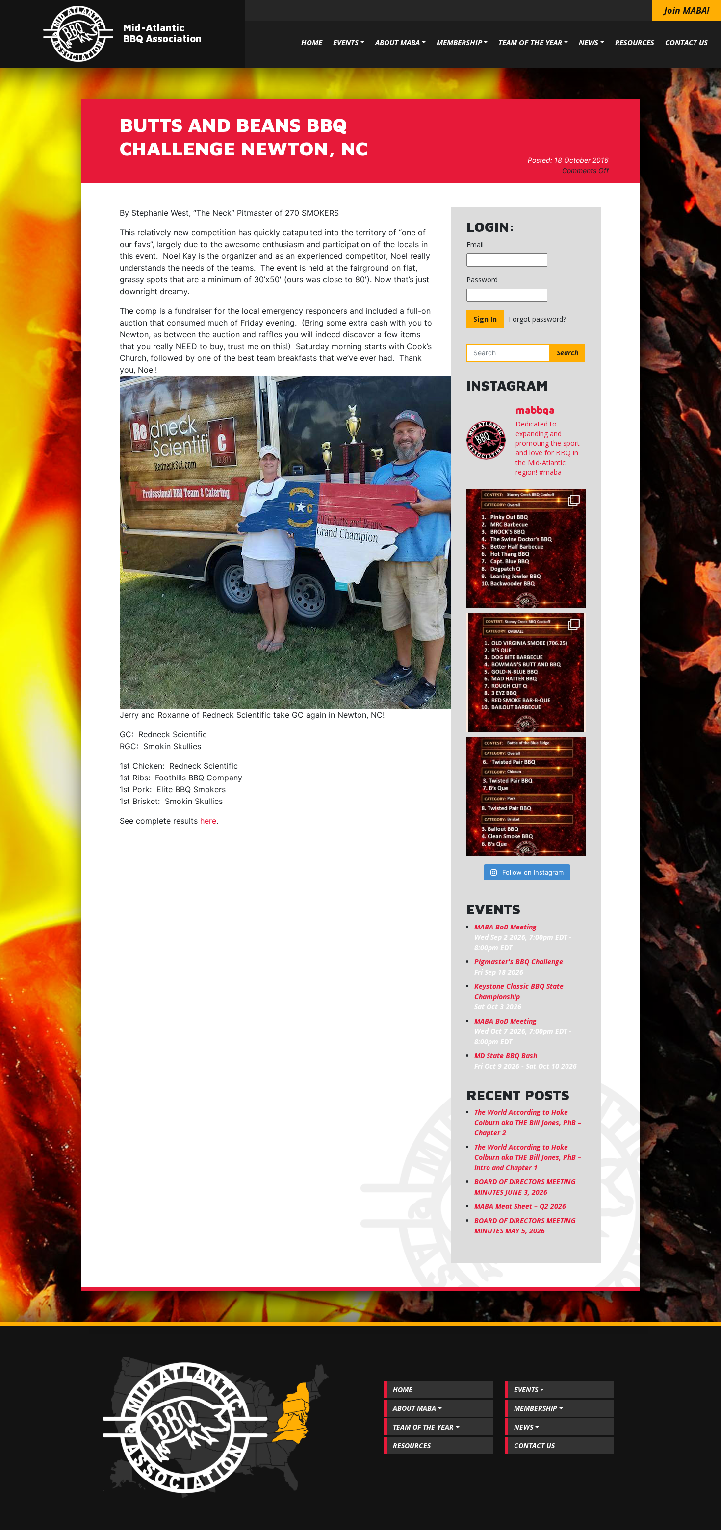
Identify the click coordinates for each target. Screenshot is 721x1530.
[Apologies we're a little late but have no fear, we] (526, 796)
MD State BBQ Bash (505, 1055)
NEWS (588, 42)
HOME (311, 42)
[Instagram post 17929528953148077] (526, 672)
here (208, 821)
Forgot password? (537, 319)
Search (567, 352)
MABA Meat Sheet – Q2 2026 (520, 1206)
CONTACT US (686, 42)
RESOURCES (634, 42)
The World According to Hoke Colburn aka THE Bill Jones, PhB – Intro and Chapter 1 (527, 1157)
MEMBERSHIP (459, 42)
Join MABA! (686, 10)
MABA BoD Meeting (505, 926)
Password (482, 279)
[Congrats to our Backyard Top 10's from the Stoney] (526, 548)
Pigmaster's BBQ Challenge (518, 961)
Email (475, 244)
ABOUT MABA (397, 42)
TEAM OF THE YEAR (530, 42)
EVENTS (346, 42)
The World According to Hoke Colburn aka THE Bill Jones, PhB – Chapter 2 (527, 1122)
